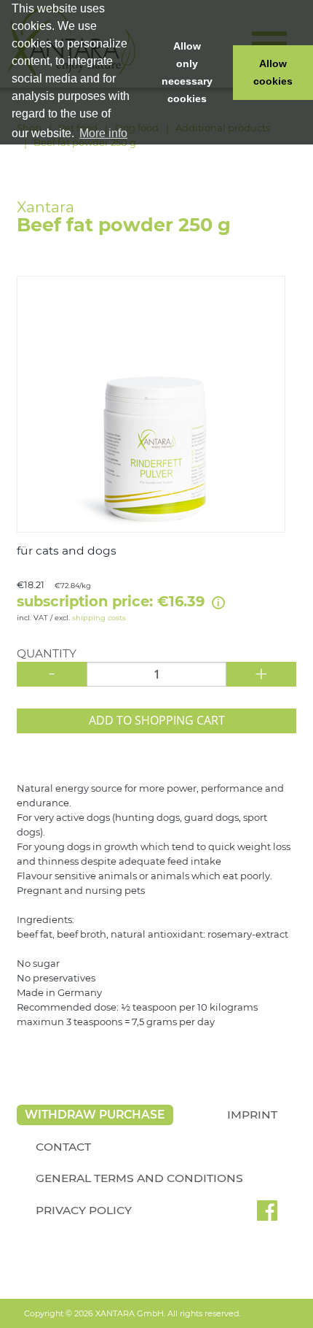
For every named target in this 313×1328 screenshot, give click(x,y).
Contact (63, 1147)
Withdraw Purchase (95, 1115)
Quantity (46, 653)
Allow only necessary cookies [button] (187, 72)
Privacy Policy (84, 1210)
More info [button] (103, 133)
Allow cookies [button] (273, 72)
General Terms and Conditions (139, 1178)
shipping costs (99, 618)
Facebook (267, 1215)
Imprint (252, 1115)
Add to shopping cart (157, 720)
